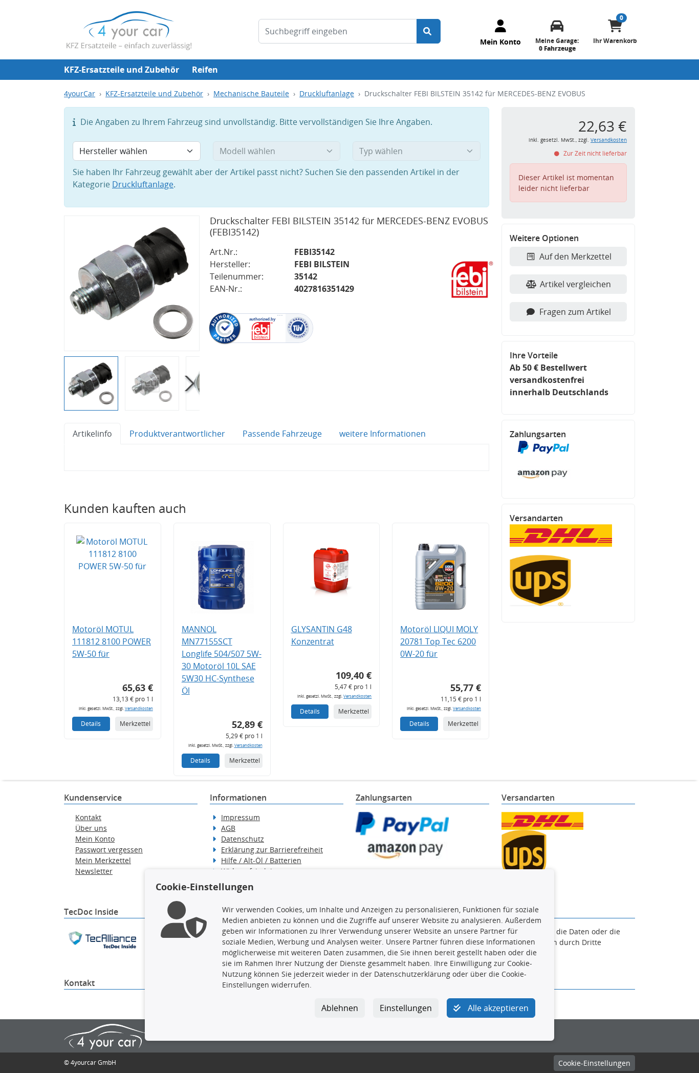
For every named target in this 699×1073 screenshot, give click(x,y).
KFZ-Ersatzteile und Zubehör (121, 69)
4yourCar (79, 93)
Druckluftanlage (326, 93)
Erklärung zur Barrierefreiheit (272, 849)
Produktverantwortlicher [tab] (177, 433)
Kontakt (88, 817)
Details (91, 723)
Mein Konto (95, 839)
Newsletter (94, 871)
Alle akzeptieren (497, 1008)
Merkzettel (135, 723)
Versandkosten (139, 708)
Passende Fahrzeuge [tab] (282, 433)
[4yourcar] (129, 29)
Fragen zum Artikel (575, 311)
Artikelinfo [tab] (92, 433)
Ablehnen (339, 1008)
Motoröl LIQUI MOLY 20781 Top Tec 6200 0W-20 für (439, 641)
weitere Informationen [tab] (382, 433)
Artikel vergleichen (575, 284)
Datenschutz (242, 839)
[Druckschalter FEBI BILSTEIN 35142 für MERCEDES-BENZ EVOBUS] (131, 283)
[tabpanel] (276, 458)
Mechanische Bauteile (251, 93)
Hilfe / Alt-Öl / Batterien (261, 860)
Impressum (240, 817)
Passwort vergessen (109, 849)
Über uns (91, 828)
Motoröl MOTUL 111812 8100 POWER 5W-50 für (111, 641)
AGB (228, 828)
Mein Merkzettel (103, 860)
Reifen (205, 69)
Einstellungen (406, 1008)
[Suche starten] (429, 31)
